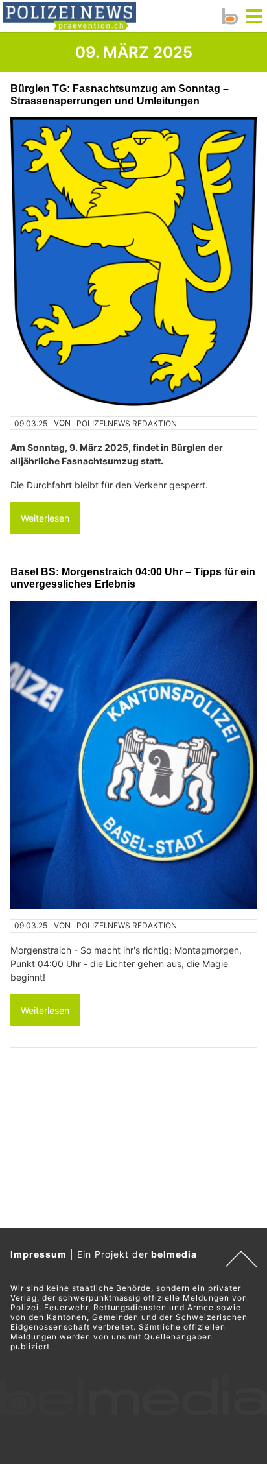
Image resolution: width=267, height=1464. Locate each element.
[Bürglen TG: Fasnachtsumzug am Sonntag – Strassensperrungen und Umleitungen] (133, 261)
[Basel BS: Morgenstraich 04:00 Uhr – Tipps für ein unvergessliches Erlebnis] (133, 755)
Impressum (38, 1254)
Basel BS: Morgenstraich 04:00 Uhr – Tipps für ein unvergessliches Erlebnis (132, 578)
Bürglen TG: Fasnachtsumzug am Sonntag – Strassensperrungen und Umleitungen (119, 94)
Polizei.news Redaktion (126, 423)
